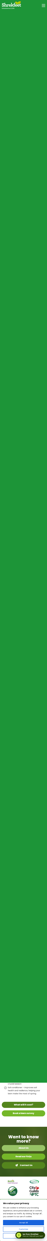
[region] (23, 1220)
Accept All (23, 1222)
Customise (23, 1229)
